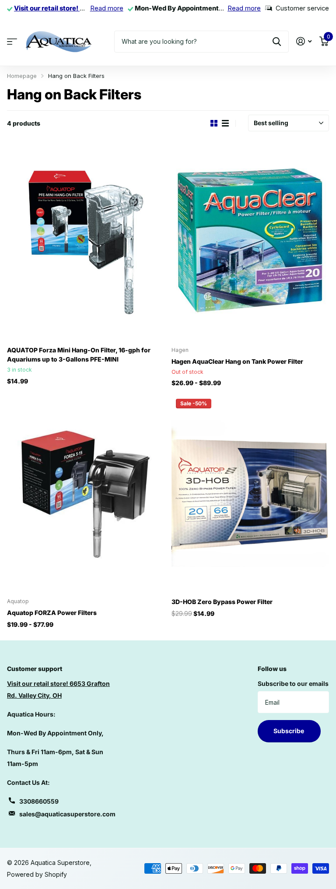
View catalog (12, 41)
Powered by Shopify (37, 874)
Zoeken (277, 42)
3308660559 (39, 801)
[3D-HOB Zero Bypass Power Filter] (250, 492)
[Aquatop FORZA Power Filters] (85, 492)
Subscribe (289, 730)
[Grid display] (213, 123)
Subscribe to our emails (293, 683)
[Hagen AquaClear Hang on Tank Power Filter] (250, 241)
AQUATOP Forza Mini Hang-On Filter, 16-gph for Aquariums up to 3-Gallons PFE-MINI (78, 354)
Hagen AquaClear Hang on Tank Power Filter (237, 361)
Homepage (22, 75)
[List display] (225, 123)
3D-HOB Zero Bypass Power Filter (222, 601)
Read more (106, 8)
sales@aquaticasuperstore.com (67, 814)
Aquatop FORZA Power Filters (52, 612)
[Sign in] (304, 41)
